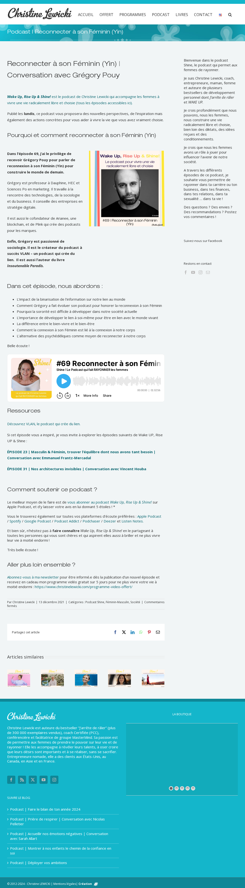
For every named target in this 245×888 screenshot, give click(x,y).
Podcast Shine (94, 602)
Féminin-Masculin (117, 602)
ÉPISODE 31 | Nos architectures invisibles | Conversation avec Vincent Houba (76, 468)
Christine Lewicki (23, 602)
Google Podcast (37, 521)
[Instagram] (200, 272)
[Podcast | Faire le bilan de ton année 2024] (18, 672)
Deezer (110, 521)
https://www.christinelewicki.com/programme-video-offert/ (84, 586)
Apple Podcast (149, 516)
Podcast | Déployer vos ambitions (38, 862)
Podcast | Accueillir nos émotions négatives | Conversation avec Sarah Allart (59, 836)
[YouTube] (193, 272)
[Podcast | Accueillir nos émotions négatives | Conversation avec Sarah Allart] (85, 672)
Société (135, 602)
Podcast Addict (66, 521)
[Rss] (22, 780)
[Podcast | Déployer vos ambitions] (153, 672)
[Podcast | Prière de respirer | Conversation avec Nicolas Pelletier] (52, 672)
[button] (230, 14)
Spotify (15, 521)
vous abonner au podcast (109, 502)
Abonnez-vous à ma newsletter (33, 577)
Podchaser (91, 521)
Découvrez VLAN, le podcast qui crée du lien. (43, 423)
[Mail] (208, 272)
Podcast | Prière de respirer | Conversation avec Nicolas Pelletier (57, 821)
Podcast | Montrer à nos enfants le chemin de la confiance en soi (60, 850)
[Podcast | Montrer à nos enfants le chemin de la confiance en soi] (119, 672)
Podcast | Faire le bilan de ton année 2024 (45, 809)
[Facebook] (186, 272)
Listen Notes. (133, 521)
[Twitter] (33, 780)
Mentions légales (64, 884)
